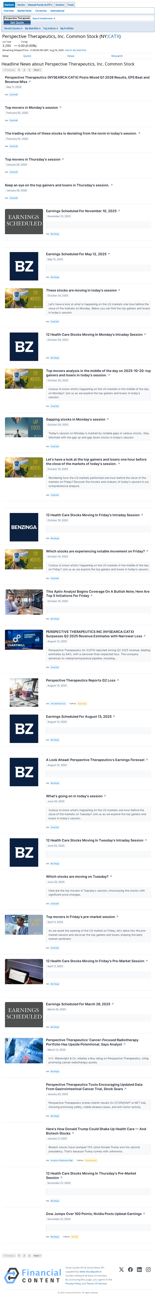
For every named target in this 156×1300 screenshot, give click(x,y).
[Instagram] (148, 1276)
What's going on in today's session (76, 796)
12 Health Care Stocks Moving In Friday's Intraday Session (94, 515)
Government (90, 1160)
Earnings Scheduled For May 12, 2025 (78, 254)
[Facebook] (130, 1276)
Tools (71, 4)
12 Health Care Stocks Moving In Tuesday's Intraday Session (96, 840)
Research (117, 56)
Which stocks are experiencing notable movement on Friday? (97, 551)
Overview (9, 10)
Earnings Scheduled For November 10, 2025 (83, 211)
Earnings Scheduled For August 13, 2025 (80, 717)
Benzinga (55, 234)
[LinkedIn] (139, 1276)
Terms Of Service (97, 1283)
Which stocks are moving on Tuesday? (79, 876)
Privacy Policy (73, 1283)
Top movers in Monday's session (33, 108)
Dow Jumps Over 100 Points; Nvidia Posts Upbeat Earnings (95, 1214)
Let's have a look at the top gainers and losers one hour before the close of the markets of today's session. (96, 461)
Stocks (21, 4)
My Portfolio (67, 28)
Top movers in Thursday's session (34, 159)
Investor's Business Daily (61, 1160)
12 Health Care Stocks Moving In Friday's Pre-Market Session (97, 961)
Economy (82, 704)
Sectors (60, 4)
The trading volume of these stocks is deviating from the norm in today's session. (73, 133)
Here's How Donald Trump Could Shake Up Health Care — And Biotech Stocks (96, 1131)
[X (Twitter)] (121, 1276)
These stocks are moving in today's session (83, 290)
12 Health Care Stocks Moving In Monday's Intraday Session (96, 334)
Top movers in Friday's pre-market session (82, 917)
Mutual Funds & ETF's (40, 4)
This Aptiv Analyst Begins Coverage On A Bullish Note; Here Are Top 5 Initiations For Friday (98, 593)
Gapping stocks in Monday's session (77, 419)
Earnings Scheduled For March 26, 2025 (80, 1004)
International (57, 10)
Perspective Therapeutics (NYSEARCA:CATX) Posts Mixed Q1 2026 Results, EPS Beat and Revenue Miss (77, 79)
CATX (113, 36)
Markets (9, 4)
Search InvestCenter (43, 18)
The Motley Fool (58, 704)
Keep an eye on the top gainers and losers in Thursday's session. (59, 185)
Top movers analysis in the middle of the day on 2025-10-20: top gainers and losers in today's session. (98, 373)
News (70, 56)
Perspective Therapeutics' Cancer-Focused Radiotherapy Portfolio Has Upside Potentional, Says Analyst (92, 1042)
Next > (37, 70)
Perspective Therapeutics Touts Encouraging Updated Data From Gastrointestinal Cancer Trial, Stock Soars (94, 1087)
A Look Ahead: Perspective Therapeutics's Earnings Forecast (97, 760)
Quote (27, 56)
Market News (24, 10)
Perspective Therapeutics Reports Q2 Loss (82, 680)
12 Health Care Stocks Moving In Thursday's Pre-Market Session (91, 1175)
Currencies (41, 10)
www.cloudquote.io (91, 1271)
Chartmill (13, 95)
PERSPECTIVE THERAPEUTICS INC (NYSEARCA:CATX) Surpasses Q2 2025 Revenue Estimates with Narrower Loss (96, 634)
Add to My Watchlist (75, 50)
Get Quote (17, 22)
